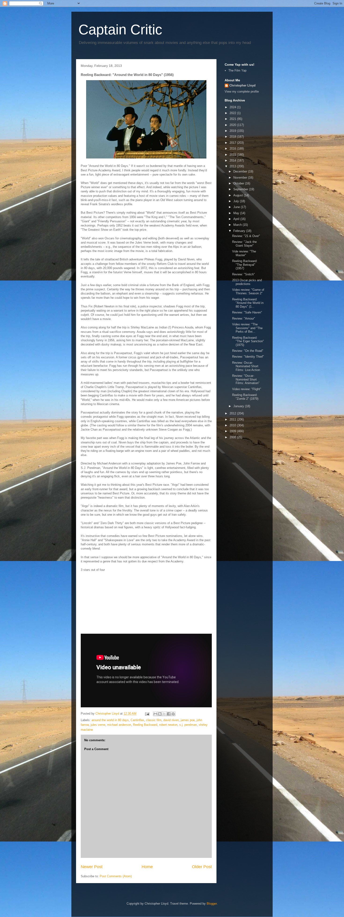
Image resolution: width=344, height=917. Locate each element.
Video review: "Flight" (246, 389)
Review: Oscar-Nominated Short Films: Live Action (246, 366)
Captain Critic (120, 29)
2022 (233, 113)
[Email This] (155, 714)
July (236, 201)
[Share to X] (164, 714)
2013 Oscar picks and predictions (247, 282)
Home (147, 866)
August (238, 195)
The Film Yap (237, 70)
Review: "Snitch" (243, 274)
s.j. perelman (188, 724)
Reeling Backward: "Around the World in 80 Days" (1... (247, 303)
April (236, 219)
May (236, 213)
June (237, 207)
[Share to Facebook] (168, 714)
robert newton (168, 724)
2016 (233, 148)
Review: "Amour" (243, 318)
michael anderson (119, 724)
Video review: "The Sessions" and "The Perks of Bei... (247, 328)
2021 (233, 119)
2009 (233, 431)
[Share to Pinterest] (173, 714)
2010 (233, 425)
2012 (233, 413)
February (239, 231)
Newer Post (91, 866)
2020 (233, 125)
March (238, 225)
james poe (188, 720)
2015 (233, 154)
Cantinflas (137, 720)
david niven (171, 720)
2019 (233, 131)
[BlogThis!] (159, 714)
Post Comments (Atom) (116, 876)
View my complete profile (242, 91)
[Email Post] (146, 713)
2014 (233, 160)
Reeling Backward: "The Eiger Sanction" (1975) (248, 341)
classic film (153, 720)
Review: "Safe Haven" (247, 312)
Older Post (202, 866)
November (240, 177)
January (239, 406)
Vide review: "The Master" (244, 253)
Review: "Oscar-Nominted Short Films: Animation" (246, 379)
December (240, 171)
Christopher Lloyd (242, 85)
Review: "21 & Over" (246, 236)
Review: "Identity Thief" (248, 356)
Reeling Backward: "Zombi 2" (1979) (245, 396)
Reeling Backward (145, 724)
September (241, 189)
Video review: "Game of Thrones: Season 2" (248, 291)
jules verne (98, 724)
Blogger (212, 903)
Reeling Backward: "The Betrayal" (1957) (244, 264)
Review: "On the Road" (247, 350)
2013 (233, 166)
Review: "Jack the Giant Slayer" (244, 243)
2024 (233, 107)
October (239, 183)
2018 (233, 136)
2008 (233, 437)
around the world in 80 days (110, 720)
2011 (233, 419)
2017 (233, 142)
